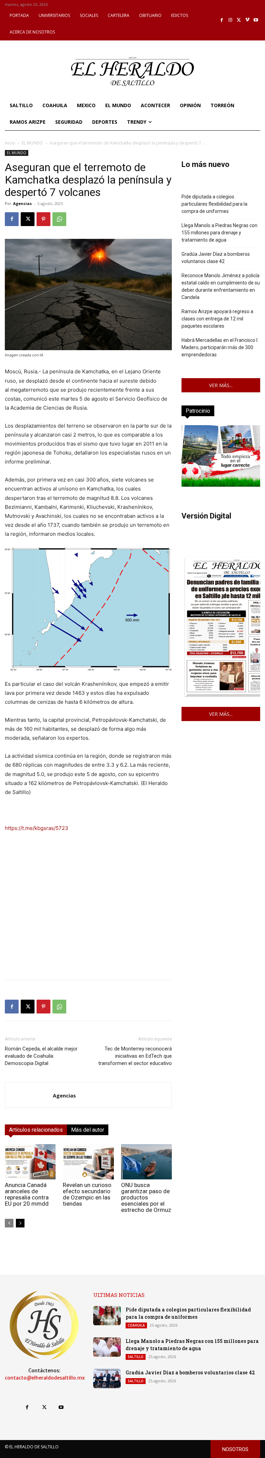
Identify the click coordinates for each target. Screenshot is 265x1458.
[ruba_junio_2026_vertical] (220, 485)
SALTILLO (136, 1356)
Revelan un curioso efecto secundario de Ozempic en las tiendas (87, 1194)
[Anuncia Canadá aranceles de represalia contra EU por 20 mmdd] (30, 1161)
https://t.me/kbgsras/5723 (36, 828)
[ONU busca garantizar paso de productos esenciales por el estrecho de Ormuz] (146, 1161)
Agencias (22, 203)
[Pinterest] (43, 219)
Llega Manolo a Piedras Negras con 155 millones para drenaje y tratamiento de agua (219, 233)
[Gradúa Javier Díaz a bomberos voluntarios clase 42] (107, 1378)
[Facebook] (222, 20)
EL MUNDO (32, 143)
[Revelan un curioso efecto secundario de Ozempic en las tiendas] (88, 1161)
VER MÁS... (221, 385)
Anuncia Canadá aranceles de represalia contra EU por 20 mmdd (27, 1194)
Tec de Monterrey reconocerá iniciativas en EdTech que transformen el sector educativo (135, 1056)
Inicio (10, 143)
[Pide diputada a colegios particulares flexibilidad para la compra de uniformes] (107, 1315)
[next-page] (20, 1223)
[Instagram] (230, 20)
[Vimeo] (247, 20)
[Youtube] (256, 20)
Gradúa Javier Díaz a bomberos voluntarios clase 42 (215, 257)
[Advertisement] (88, 926)
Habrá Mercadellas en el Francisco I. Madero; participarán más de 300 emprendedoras (219, 347)
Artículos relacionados (36, 1130)
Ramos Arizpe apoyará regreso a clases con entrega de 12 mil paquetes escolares (217, 319)
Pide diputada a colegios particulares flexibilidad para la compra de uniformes (214, 204)
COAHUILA (136, 1325)
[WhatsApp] (59, 219)
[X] (239, 20)
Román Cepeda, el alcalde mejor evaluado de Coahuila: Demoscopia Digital (41, 1056)
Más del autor (87, 1130)
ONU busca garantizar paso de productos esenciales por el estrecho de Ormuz (146, 1197)
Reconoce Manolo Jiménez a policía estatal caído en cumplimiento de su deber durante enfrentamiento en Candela (220, 286)
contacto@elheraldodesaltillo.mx (45, 1378)
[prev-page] (9, 1223)
